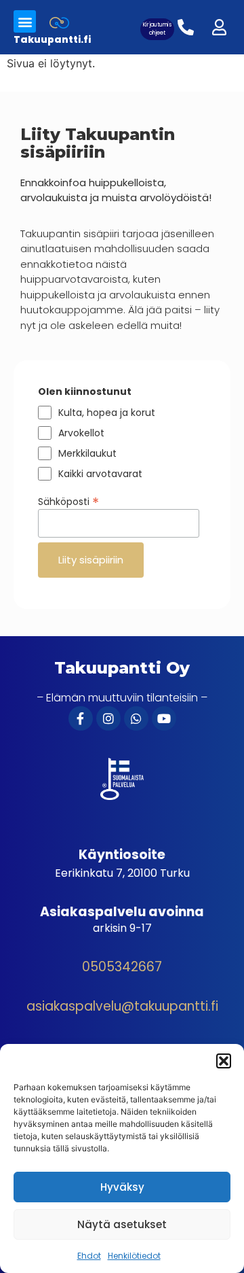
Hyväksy (122, 1187)
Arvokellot (81, 433)
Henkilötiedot (134, 1255)
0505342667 (122, 967)
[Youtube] (164, 718)
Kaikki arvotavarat (100, 473)
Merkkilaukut (87, 453)
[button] (223, 1061)
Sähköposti (68, 500)
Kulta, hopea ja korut (106, 412)
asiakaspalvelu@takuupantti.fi (122, 1006)
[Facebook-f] (80, 718)
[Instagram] (108, 718)
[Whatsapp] (136, 718)
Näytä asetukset (122, 1224)
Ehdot (89, 1255)
